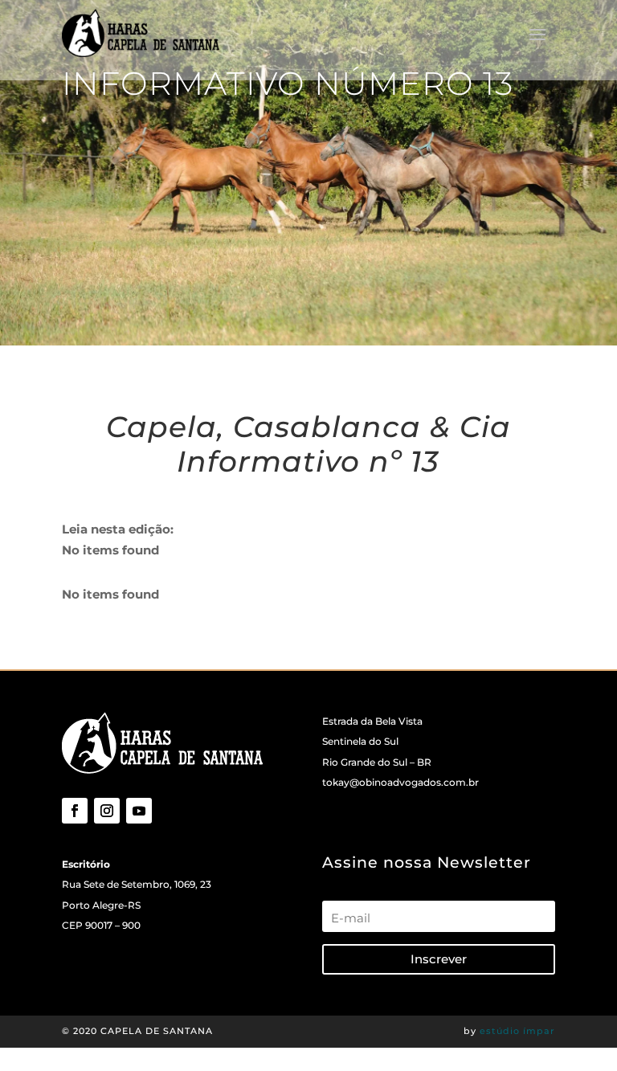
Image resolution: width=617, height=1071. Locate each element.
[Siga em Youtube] (139, 811)
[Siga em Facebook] (75, 811)
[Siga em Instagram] (107, 811)
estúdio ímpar (517, 1030)
